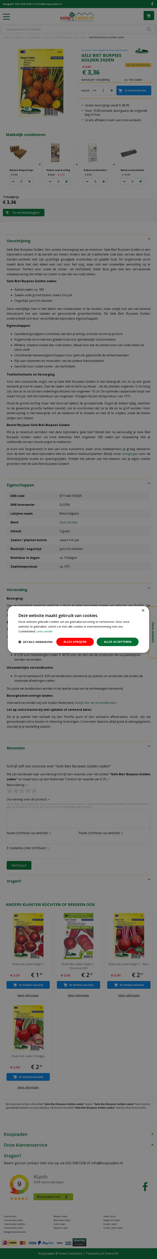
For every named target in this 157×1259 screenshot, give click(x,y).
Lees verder (45, 631)
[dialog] (78, 629)
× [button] (142, 610)
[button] (35, 642)
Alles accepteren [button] (117, 642)
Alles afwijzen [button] (75, 642)
